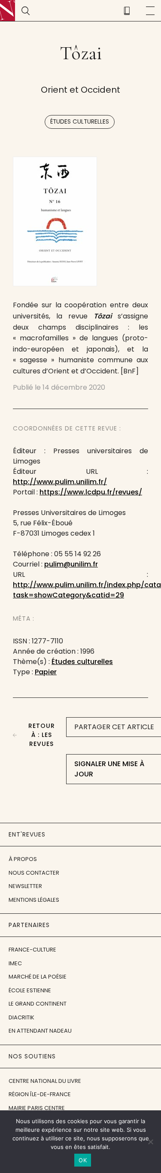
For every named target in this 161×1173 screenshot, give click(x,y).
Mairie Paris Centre (37, 1108)
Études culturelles (79, 122)
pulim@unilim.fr (71, 564)
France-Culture (32, 950)
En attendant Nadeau (40, 1031)
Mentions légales (34, 900)
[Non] (150, 1141)
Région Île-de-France (40, 1094)
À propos (23, 859)
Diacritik (21, 1017)
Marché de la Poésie (38, 977)
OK (83, 1160)
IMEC (15, 963)
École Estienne (30, 990)
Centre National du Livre (45, 1081)
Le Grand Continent (38, 1004)
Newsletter (25, 886)
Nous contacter (34, 873)
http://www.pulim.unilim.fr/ (60, 482)
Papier (46, 672)
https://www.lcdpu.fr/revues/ (90, 492)
